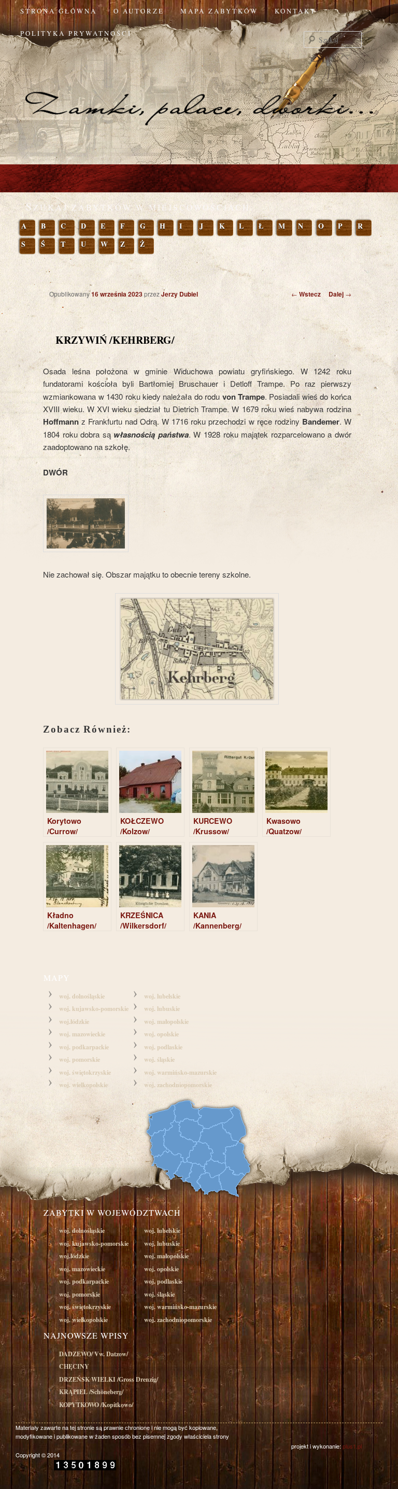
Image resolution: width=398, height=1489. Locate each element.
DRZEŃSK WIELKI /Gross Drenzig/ (108, 1379)
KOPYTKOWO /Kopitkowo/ (96, 1404)
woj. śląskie (159, 1059)
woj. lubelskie (162, 996)
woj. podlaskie (163, 1047)
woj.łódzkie (74, 1021)
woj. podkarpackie (84, 1047)
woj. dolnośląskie (82, 996)
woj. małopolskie (166, 1021)
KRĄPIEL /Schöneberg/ (91, 1391)
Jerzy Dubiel (179, 294)
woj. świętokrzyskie (85, 1072)
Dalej (340, 294)
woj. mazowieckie (82, 1034)
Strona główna (58, 11)
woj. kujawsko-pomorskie (94, 1008)
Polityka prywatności (76, 33)
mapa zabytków (219, 11)
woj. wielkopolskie (83, 1084)
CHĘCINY (74, 1366)
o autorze (138, 11)
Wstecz (306, 294)
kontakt (295, 11)
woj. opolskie (161, 1034)
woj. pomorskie (79, 1059)
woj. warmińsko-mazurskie (180, 1072)
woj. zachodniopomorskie (178, 1084)
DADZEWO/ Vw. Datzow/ (93, 1354)
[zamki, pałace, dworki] (199, 87)
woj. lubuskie (162, 1008)
